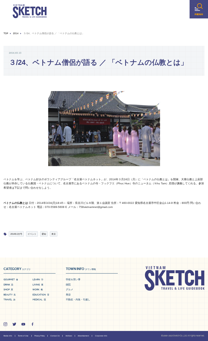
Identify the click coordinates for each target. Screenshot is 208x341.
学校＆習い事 (73, 279)
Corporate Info (101, 336)
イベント (32, 234)
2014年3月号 (16, 234)
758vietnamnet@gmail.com (96, 206)
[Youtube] (23, 324)
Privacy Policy (39, 336)
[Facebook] (32, 324)
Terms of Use (23, 336)
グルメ (69, 289)
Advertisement (83, 336)
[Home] (30, 11)
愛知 (44, 234)
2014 (15, 33)
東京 (53, 234)
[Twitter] (14, 324)
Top (6, 33)
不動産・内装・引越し (78, 299)
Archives (69, 336)
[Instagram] (5, 324)
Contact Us (55, 336)
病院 (68, 284)
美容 (68, 294)
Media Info (8, 336)
